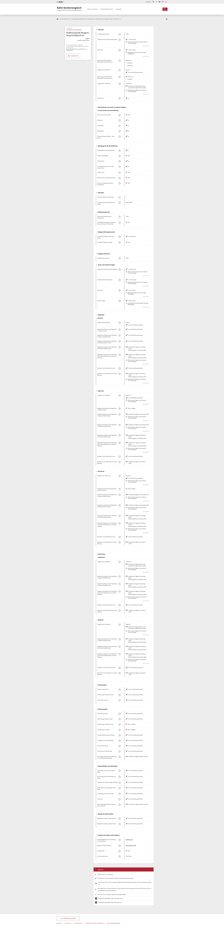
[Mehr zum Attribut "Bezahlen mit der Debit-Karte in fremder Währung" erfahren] (119, 374)
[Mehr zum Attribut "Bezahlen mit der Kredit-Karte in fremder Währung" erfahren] (119, 611)
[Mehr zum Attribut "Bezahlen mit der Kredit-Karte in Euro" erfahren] (119, 605)
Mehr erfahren (146, 45)
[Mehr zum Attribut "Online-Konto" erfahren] (119, 98)
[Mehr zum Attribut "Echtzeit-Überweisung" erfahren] (119, 746)
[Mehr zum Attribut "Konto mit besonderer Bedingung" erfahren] (119, 151)
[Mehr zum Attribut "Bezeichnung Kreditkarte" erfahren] (119, 77)
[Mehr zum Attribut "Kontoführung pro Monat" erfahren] (119, 34)
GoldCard (130, 79)
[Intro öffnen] (165, 1)
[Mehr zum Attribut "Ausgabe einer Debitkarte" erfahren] (119, 70)
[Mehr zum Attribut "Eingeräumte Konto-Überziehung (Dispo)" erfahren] (119, 40)
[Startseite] (57, 19)
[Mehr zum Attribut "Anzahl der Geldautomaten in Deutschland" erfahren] (119, 217)
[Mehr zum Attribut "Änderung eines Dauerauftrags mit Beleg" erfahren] (119, 783)
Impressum (68, 923)
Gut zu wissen (92, 9)
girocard (130, 60)
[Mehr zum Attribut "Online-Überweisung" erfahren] (119, 714)
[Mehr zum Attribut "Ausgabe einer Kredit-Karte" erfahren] (119, 84)
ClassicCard (130, 76)
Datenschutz (78, 923)
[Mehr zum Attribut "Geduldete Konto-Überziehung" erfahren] (119, 280)
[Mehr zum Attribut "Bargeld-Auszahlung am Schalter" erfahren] (119, 824)
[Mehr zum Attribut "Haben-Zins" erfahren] (119, 50)
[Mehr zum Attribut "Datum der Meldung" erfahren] (119, 856)
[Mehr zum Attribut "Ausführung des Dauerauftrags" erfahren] (119, 794)
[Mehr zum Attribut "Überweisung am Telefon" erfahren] (119, 730)
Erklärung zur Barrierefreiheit (94, 923)
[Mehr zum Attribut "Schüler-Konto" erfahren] (119, 161)
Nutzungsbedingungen (113, 923)
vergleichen (75, 56)
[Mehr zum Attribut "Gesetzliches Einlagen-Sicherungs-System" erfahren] (119, 237)
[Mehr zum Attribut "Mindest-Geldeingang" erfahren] (119, 156)
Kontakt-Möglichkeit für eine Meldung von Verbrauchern (76, 49)
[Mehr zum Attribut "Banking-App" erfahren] (119, 131)
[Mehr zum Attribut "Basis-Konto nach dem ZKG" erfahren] (119, 115)
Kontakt (59, 923)
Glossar (118, 9)
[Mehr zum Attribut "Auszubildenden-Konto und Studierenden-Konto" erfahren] (119, 167)
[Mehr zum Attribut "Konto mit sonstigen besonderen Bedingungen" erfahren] (119, 183)
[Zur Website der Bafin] (60, 2)
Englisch (148, 2)
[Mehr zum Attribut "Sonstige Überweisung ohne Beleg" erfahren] (119, 735)
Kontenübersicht (107, 9)
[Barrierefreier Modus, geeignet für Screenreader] (159, 1)
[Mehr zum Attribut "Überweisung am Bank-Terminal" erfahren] (119, 725)
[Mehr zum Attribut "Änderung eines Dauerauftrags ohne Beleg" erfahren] (119, 788)
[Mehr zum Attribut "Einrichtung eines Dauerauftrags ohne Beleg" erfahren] (119, 777)
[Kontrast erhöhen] (153, 1)
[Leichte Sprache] (162, 1)
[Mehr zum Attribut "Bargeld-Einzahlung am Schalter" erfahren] (119, 819)
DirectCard (130, 65)
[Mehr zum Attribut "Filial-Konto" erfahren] (119, 120)
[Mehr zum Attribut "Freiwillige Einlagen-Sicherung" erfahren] (119, 243)
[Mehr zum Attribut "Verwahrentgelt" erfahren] (119, 301)
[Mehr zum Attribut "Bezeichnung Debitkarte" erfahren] (119, 61)
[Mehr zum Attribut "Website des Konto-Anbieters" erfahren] (119, 846)
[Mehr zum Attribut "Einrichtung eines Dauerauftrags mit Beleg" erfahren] (119, 771)
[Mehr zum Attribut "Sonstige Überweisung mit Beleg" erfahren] (119, 741)
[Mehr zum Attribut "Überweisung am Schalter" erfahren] (119, 719)
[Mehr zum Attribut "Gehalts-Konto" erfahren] (119, 173)
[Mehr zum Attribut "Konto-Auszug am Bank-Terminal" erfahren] (119, 695)
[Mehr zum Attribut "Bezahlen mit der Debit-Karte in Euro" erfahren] (119, 368)
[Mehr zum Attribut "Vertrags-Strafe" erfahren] (119, 851)
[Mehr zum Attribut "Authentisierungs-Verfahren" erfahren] (119, 137)
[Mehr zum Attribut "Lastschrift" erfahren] (119, 799)
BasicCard (130, 63)
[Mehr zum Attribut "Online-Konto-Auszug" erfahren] (119, 700)
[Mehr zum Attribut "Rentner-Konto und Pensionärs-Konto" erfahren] (119, 178)
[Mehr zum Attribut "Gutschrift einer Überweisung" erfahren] (119, 751)
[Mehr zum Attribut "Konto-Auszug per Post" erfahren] (119, 690)
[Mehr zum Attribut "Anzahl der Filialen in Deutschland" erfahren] (119, 197)
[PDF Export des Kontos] (166, 19)
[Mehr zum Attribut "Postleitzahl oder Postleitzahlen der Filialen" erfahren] (119, 203)
